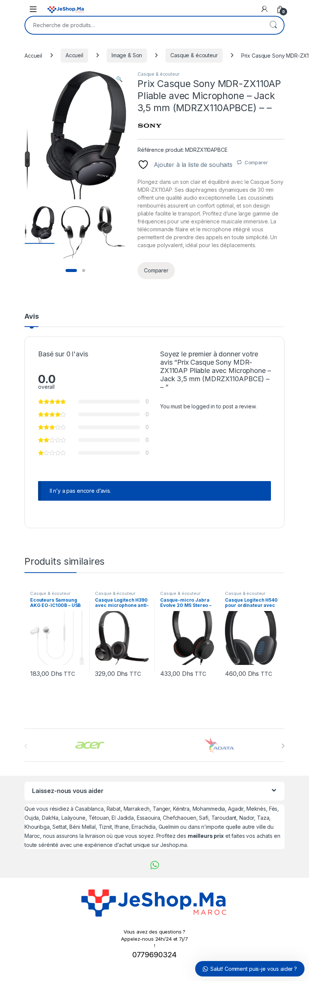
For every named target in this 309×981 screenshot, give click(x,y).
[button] (119, 79)
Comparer (256, 162)
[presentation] (283, 746)
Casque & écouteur (194, 55)
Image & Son (127, 55)
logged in (203, 406)
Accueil (33, 55)
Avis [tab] (31, 316)
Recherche (273, 25)
